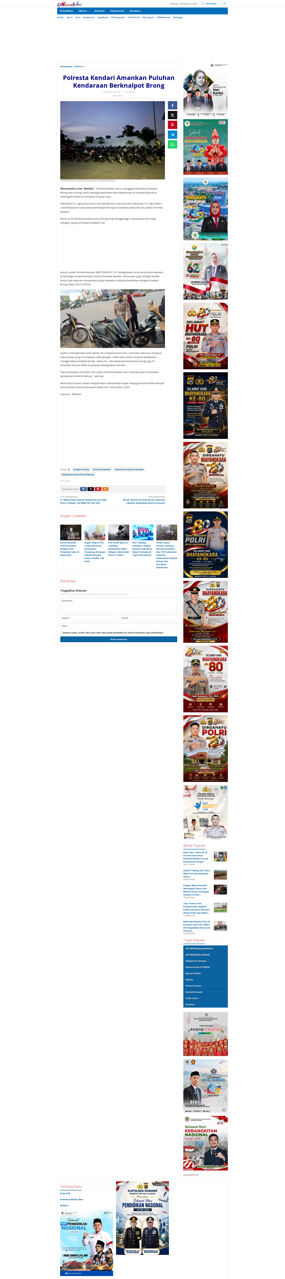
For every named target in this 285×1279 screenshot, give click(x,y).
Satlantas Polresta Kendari (129, 469)
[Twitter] (90, 489)
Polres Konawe (193, 985)
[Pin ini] (172, 125)
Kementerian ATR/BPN (198, 967)
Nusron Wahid (193, 973)
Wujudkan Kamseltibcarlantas (78, 474)
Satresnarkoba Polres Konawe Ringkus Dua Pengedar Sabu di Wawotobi (69, 548)
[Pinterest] (98, 489)
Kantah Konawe (194, 992)
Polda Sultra (192, 998)
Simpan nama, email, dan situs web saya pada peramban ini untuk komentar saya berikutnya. (113, 632)
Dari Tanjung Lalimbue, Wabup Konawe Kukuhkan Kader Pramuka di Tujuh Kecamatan (142, 548)
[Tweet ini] (172, 115)
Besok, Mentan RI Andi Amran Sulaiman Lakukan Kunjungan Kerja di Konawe (144, 499)
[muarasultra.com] (70, 3)
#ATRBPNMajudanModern (199, 948)
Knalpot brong (81, 469)
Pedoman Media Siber (71, 1199)
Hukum (189, 979)
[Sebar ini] (172, 105)
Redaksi (64, 1205)
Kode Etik (65, 1193)
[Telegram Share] (172, 134)
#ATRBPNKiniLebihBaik (198, 954)
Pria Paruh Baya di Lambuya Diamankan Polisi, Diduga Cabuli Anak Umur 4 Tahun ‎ (118, 548)
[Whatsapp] (172, 144)
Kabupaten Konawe (196, 960)
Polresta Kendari (102, 469)
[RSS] (105, 489)
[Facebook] (83, 489)
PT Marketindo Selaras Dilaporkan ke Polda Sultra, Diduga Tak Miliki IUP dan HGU (83, 499)
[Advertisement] (142, 39)
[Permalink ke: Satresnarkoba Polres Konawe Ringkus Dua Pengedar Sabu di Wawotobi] (70, 532)
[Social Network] (224, 3)
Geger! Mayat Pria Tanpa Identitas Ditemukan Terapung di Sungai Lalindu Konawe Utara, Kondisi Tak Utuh (94, 552)
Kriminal (190, 1004)
